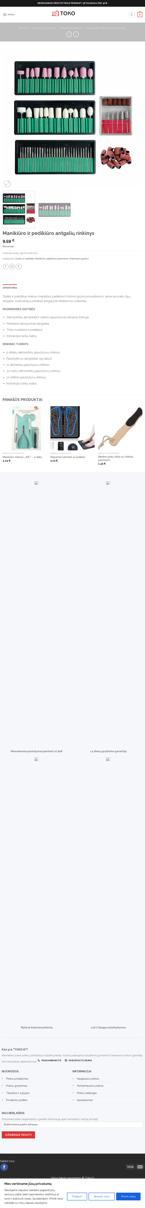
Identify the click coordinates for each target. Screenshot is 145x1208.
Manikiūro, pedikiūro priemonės (106, 28)
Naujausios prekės (88, 1078)
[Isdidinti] (7, 183)
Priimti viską (128, 1196)
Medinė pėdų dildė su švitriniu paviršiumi (115, 458)
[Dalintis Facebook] (6, 267)
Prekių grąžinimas (16, 1085)
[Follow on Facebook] (4, 1167)
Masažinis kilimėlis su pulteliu (67, 456)
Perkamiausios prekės (90, 1085)
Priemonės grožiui (71, 28)
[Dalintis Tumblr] (19, 267)
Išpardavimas (85, 1100)
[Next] (135, 118)
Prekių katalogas (87, 1092)
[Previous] (10, 118)
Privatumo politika (16, 1100)
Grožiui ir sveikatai (44, 28)
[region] (72, 1193)
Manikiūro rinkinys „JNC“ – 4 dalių (22, 456)
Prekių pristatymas (17, 1078)
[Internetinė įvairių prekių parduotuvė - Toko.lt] (72, 14)
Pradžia (24, 28)
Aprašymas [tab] (10, 287)
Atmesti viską (101, 1196)
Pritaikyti (77, 1196)
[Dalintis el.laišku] (12, 267)
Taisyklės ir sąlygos (18, 1092)
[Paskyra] (132, 14)
